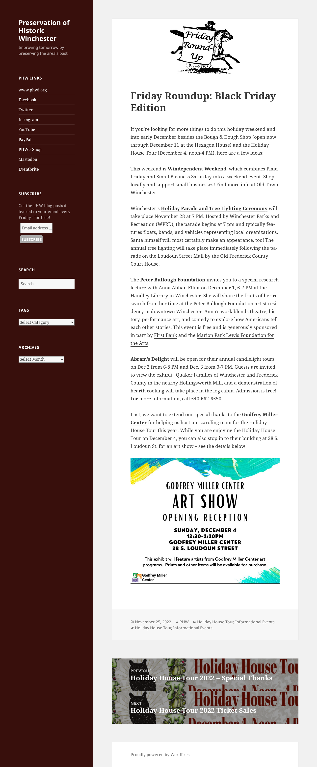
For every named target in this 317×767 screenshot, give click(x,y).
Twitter (26, 109)
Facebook (27, 100)
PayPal (25, 139)
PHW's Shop (30, 149)
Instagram (28, 119)
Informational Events (255, 622)
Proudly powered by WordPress (161, 754)
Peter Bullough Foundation (172, 279)
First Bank (165, 335)
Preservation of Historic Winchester (44, 30)
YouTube (27, 129)
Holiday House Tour (215, 622)
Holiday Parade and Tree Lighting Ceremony (214, 208)
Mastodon (28, 159)
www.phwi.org (33, 90)
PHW (184, 622)
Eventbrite (29, 169)
